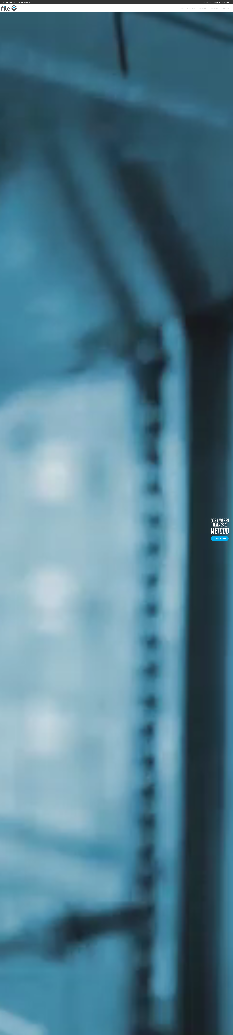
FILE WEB (225, 2)
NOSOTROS (191, 8)
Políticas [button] (226, 8)
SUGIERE (217, 2)
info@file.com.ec (24, 2)
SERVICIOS (202, 8)
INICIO (181, 8)
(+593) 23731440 (10, 2)
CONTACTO (207, 2)
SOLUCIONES (214, 8)
